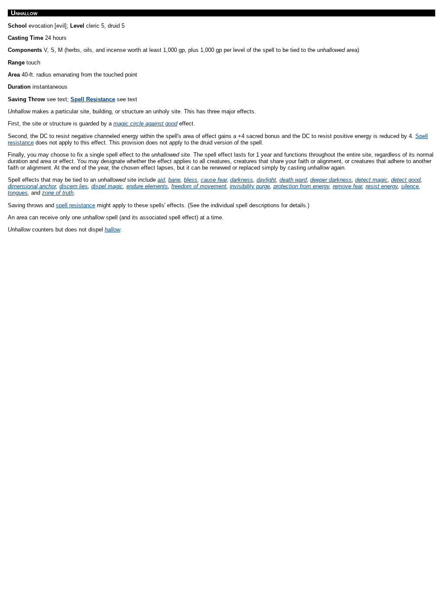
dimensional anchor (32, 186)
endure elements (147, 186)
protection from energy (301, 186)
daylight (266, 180)
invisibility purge (250, 186)
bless (190, 180)
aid (161, 180)
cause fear (214, 180)
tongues (18, 193)
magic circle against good (145, 123)
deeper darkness (331, 180)
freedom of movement (198, 186)
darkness (241, 180)
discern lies (73, 186)
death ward (293, 180)
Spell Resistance (93, 99)
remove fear (347, 186)
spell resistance (75, 205)
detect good (406, 180)
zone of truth (58, 193)
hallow (112, 229)
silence (410, 186)
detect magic (371, 180)
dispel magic (107, 186)
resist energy (382, 186)
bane (174, 180)
